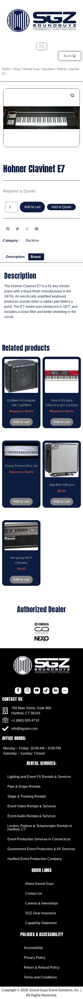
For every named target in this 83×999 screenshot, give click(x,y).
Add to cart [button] (21, 422)
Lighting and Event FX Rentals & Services (39, 776)
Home (6, 69)
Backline (48, 69)
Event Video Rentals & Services (31, 806)
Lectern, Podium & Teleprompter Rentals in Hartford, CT (39, 827)
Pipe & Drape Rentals (23, 786)
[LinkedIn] (55, 690)
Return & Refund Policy (41, 967)
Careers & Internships (41, 903)
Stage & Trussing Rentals (26, 796)
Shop (16, 69)
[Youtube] (37, 690)
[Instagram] (27, 690)
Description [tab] (15, 257)
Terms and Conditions (40, 977)
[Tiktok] (46, 690)
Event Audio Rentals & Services (31, 816)
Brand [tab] (36, 257)
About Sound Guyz (39, 883)
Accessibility (33, 948)
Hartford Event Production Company (34, 859)
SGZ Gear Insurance (40, 913)
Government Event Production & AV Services (41, 849)
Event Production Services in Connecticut (38, 839)
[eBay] (65, 690)
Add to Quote (61, 207)
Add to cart (32, 207)
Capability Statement (41, 923)
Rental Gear (31, 69)
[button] (72, 95)
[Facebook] (18, 690)
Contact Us (33, 893)
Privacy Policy (34, 957)
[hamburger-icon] (41, 46)
